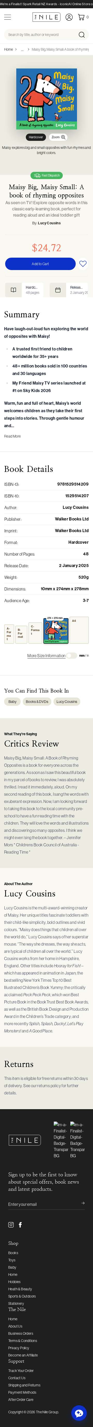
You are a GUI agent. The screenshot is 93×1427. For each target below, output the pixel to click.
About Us (15, 1326)
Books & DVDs (37, 702)
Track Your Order (21, 1371)
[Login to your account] (69, 17)
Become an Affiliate (23, 1355)
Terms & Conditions (22, 1341)
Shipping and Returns (24, 1385)
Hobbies (14, 1282)
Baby (13, 702)
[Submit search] (83, 34)
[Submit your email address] (79, 1204)
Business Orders (20, 1333)
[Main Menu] (7, 17)
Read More (12, 436)
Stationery (16, 1303)
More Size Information (46, 655)
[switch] (71, 656)
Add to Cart (40, 264)
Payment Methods (22, 1392)
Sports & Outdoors (22, 1296)
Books (13, 1253)
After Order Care (20, 1400)
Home (8, 49)
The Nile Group (47, 1412)
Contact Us (16, 1378)
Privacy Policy (18, 1348)
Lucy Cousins (49, 223)
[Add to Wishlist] (83, 264)
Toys (12, 1260)
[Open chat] (79, 1413)
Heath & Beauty (20, 1289)
